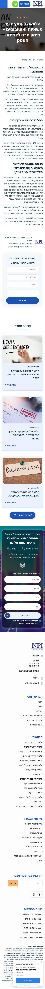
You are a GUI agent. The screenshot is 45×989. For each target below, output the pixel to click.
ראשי (40, 702)
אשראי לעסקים (36, 842)
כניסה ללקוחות (36, 725)
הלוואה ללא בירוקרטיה (33, 747)
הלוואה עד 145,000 (34, 770)
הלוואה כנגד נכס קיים (33, 742)
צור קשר (39, 711)
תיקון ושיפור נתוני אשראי (32, 837)
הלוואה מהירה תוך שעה (32, 756)
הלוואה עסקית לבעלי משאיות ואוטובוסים (30, 799)
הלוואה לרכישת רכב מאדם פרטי (29, 806)
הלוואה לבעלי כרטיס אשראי (31, 760)
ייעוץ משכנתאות (35, 828)
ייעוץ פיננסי (37, 774)
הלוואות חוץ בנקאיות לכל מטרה (29, 765)
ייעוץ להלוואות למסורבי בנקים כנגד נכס (28, 858)
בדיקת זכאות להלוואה (33, 824)
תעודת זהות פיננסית (34, 846)
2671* (36, 678)
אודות (40, 706)
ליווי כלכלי (38, 851)
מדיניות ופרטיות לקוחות (32, 715)
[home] (38, 4)
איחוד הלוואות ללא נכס (33, 788)
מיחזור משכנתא (36, 833)
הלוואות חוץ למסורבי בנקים (31, 751)
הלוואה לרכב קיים (35, 792)
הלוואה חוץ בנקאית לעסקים (31, 779)
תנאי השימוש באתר (34, 720)
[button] (4, 4)
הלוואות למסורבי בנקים (33, 783)
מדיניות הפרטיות (24, 623)
